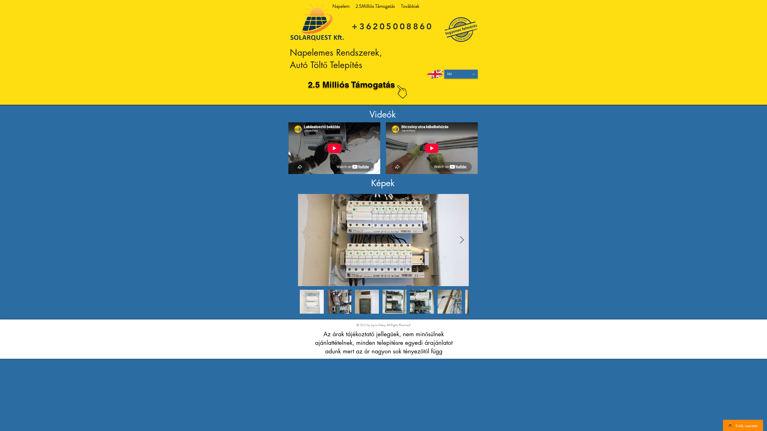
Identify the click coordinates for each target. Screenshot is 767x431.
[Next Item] (462, 240)
